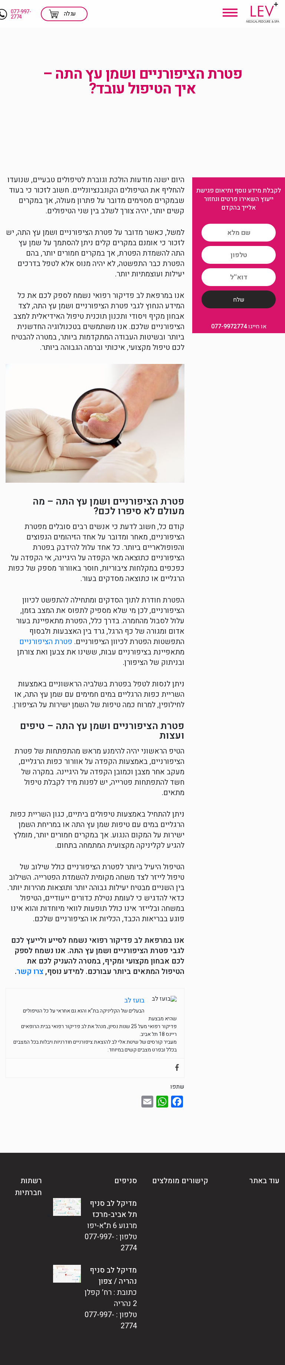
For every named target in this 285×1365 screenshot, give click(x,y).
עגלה (70, 13)
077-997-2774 (21, 14)
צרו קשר (30, 971)
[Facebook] (177, 1068)
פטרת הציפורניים (45, 641)
